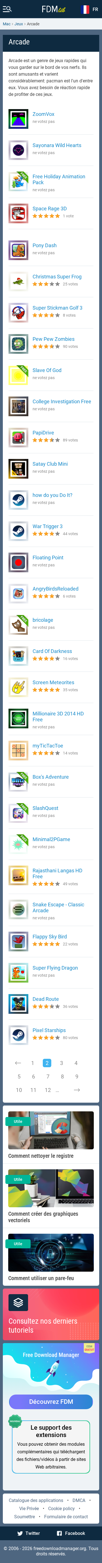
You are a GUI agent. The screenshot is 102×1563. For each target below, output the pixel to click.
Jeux (18, 24)
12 (48, 1090)
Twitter (33, 1533)
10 (19, 1090)
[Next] (77, 1090)
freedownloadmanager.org (59, 1548)
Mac (6, 24)
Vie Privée (29, 1508)
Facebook (75, 1533)
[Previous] (18, 1063)
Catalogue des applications (36, 1500)
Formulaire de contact (66, 1516)
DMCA (79, 1500)
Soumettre (24, 1516)
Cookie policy (61, 1508)
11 (33, 1090)
